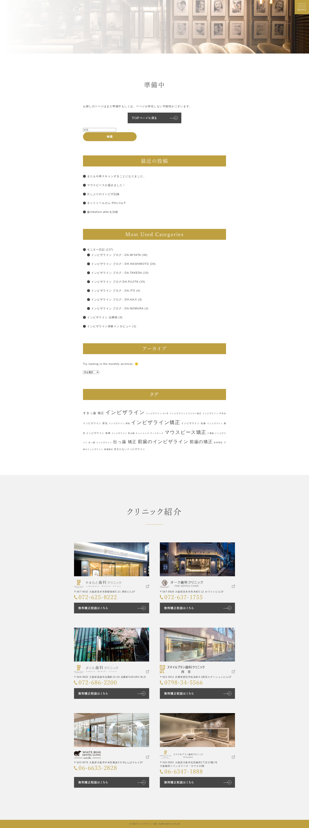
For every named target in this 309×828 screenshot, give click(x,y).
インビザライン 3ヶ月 (157, 413)
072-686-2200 (98, 682)
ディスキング (157, 433)
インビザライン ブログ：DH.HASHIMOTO (120, 263)
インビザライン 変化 (95, 423)
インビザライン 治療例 (102, 317)
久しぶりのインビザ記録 (103, 194)
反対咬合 (218, 442)
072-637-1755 (183, 597)
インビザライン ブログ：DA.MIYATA (116, 254)
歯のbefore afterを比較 (102, 211)
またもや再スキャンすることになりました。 (116, 176)
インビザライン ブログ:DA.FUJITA (114, 281)
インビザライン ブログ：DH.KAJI (114, 299)
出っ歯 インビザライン (100, 442)
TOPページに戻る (144, 118)
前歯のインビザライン (163, 441)
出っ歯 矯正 (125, 442)
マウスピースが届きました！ (106, 185)
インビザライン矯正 (155, 422)
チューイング (142, 433)
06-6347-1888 (183, 771)
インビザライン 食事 (98, 433)
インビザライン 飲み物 (123, 433)
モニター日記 (96, 249)
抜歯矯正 (108, 449)
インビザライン (125, 412)
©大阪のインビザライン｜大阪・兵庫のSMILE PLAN (154, 824)
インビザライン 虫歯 (193, 423)
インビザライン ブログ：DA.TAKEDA (116, 272)
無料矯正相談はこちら (93, 608)
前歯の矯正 (201, 441)
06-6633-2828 (98, 768)
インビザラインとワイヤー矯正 (186, 413)
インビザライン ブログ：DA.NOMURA (117, 308)
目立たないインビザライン (129, 449)
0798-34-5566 (183, 682)
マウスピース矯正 (185, 432)
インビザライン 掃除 (119, 423)
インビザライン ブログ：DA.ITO (113, 290)
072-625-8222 (98, 597)
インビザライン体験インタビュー (109, 326)
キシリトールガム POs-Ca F (106, 202)
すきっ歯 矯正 (93, 413)
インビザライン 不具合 (214, 413)
